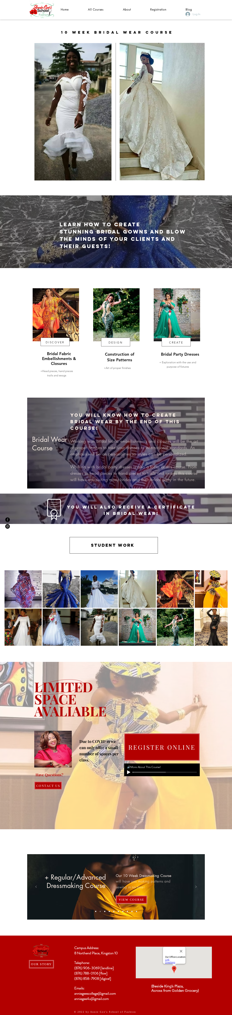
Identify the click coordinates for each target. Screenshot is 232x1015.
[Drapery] (113, 911)
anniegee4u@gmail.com (91, 998)
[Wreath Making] (122, 911)
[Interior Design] (95, 911)
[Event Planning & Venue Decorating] (109, 911)
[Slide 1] (116, 480)
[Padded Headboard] (131, 911)
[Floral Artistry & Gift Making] (118, 911)
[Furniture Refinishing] (136, 911)
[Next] (196, 887)
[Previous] (36, 887)
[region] (61, 329)
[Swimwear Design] (104, 911)
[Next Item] (221, 607)
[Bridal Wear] (127, 911)
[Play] (128, 772)
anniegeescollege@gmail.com (95, 993)
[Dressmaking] (100, 911)
